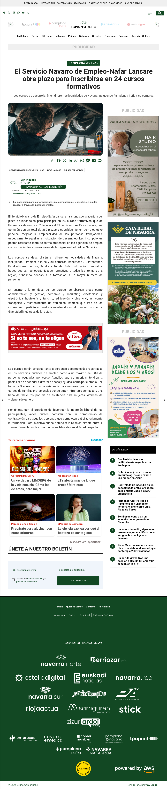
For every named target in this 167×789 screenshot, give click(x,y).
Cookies (72, 615)
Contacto (90, 606)
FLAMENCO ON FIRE (98, 3)
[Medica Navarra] (53, 738)
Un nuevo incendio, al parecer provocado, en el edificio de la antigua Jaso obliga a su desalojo (133, 534)
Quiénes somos (74, 606)
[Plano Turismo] (114, 738)
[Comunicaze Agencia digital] (83, 630)
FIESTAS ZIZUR (48, 3)
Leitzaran (60, 36)
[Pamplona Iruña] (68, 750)
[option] (84, 24)
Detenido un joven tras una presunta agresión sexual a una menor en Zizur (131, 475)
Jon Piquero (28, 180)
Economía (110, 36)
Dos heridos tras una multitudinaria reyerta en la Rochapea (131, 462)
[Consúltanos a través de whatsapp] (18, 13)
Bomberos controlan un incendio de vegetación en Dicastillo (131, 519)
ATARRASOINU (80, 3)
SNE (42, 170)
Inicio (60, 606)
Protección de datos (103, 615)
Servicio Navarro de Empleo (23, 170)
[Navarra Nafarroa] (99, 750)
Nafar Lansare (53, 170)
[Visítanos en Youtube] (23, 13)
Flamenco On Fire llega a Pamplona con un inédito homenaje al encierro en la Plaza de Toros (131, 505)
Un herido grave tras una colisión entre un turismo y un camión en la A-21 (133, 561)
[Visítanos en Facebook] (4, 13)
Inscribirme (78, 580)
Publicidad (104, 606)
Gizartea (96, 36)
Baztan (35, 36)
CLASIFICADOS (115, 3)
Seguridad (85, 615)
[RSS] (28, 13)
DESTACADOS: (31, 3)
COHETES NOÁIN (64, 3)
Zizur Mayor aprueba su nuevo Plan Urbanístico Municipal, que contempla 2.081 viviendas (134, 548)
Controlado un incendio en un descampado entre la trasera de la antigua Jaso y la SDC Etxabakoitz (133, 489)
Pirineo (72, 36)
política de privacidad (26, 581)
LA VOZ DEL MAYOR (133, 3)
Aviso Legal (59, 615)
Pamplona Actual (83, 62)
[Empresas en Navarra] (23, 738)
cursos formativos (74, 170)
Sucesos (123, 36)
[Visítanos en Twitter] (9, 13)
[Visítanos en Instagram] (14, 13)
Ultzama (47, 36)
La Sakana (22, 36)
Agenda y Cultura (140, 36)
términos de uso (35, 578)
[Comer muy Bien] (83, 738)
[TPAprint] (144, 738)
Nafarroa (84, 36)
